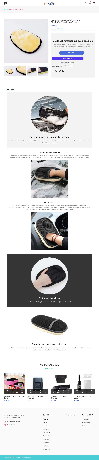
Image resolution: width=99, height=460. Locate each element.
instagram (87, 423)
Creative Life (46, 432)
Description (11, 89)
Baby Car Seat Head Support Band (14, 397)
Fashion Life (46, 436)
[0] (90, 3)
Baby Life (45, 419)
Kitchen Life (46, 442)
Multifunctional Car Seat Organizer (59, 397)
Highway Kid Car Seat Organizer (35, 397)
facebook (87, 419)
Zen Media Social (26, 457)
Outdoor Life (46, 449)
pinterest (87, 426)
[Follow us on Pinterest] (63, 71)
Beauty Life (46, 429)
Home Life (46, 439)
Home (6, 9)
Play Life (45, 426)
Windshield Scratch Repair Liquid (83, 397)
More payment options (67, 62)
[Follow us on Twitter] (60, 71)
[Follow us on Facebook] (56, 71)
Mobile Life (46, 446)
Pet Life (45, 423)
